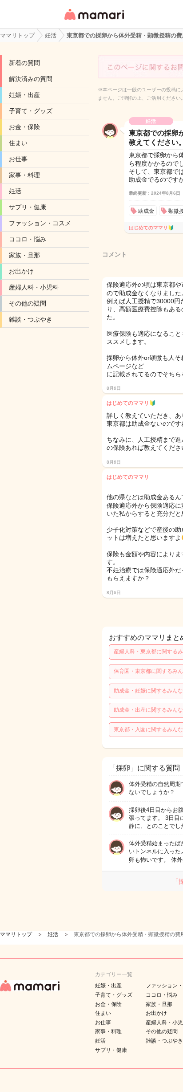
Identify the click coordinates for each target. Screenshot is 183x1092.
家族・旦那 (24, 255)
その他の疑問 (27, 303)
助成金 (146, 211)
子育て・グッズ (30, 110)
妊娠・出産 (24, 94)
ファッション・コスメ (40, 223)
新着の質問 (24, 62)
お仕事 (18, 159)
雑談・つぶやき (30, 319)
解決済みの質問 (30, 78)
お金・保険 (24, 126)
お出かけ (21, 271)
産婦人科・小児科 (34, 287)
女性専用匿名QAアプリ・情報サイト (93, 20)
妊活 (15, 191)
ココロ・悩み (27, 239)
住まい (18, 143)
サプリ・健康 (27, 207)
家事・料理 (24, 175)
